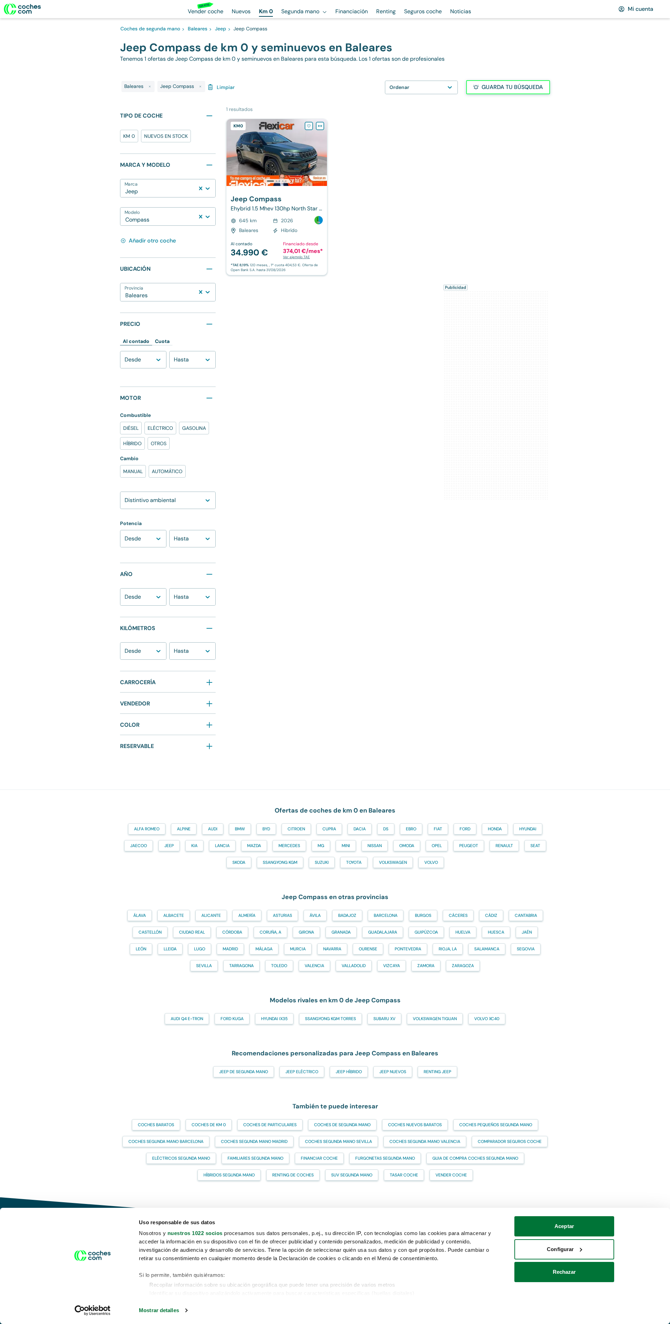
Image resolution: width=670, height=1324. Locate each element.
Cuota (162, 341)
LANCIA (222, 845)
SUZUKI (322, 862)
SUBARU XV (384, 1019)
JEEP (169, 845)
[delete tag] (150, 86)
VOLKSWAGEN (393, 862)
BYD (266, 829)
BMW (240, 829)
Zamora (425, 965)
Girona (306, 932)
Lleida (170, 949)
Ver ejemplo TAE (296, 257)
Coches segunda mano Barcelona (165, 1141)
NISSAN (374, 845)
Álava (139, 915)
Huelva (462, 932)
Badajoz (347, 915)
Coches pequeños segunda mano (495, 1125)
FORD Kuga (232, 1019)
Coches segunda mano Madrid (254, 1141)
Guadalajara (382, 932)
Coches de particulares (270, 1125)
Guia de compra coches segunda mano (475, 1158)
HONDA (495, 829)
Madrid (230, 949)
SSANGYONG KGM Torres (330, 1019)
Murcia (298, 949)
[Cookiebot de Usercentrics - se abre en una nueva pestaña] (92, 1310)
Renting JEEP (437, 1072)
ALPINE (184, 829)
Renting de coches (293, 1175)
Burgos (423, 915)
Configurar (560, 1249)
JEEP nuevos (392, 1072)
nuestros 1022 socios (195, 1233)
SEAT (535, 845)
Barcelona (385, 915)
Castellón (150, 932)
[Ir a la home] (22, 9)
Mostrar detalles (159, 1310)
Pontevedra (408, 949)
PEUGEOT (468, 845)
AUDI (212, 829)
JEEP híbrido (349, 1072)
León (141, 949)
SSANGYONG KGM (280, 862)
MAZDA (254, 845)
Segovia (526, 949)
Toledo (279, 965)
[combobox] (126, 191)
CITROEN (296, 829)
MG (321, 845)
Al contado (136, 341)
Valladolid (354, 965)
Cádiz (491, 915)
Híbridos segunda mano (229, 1175)
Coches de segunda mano (342, 1125)
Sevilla (204, 965)
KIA (194, 845)
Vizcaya (391, 965)
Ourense (368, 949)
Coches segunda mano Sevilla (338, 1141)
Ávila (315, 915)
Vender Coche (451, 1175)
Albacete (173, 915)
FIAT (438, 829)
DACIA (359, 829)
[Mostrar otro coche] (276, 181)
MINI (346, 845)
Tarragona (241, 965)
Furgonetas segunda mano (385, 1158)
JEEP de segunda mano (243, 1072)
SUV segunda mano (351, 1175)
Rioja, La (448, 949)
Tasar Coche (404, 1175)
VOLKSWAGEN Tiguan (435, 1019)
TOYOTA (354, 862)
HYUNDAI (527, 829)
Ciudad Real (192, 932)
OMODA (406, 845)
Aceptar (564, 1226)
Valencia (314, 965)
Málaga (264, 949)
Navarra (332, 949)
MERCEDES (289, 845)
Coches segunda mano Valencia (424, 1141)
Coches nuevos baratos (415, 1125)
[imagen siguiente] (321, 152)
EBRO (411, 829)
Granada (341, 932)
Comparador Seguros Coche (510, 1141)
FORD (465, 829)
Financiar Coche (319, 1158)
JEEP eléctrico (301, 1072)
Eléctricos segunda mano (181, 1158)
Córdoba (232, 932)
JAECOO (138, 845)
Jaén (527, 932)
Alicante (211, 915)
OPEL (437, 845)
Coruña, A (270, 932)
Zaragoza (463, 965)
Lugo (199, 949)
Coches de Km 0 (209, 1125)
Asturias (282, 915)
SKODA (238, 862)
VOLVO (431, 862)
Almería (246, 915)
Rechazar (564, 1272)
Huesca (496, 932)
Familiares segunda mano (255, 1158)
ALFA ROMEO (146, 829)
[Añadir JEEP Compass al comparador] (320, 126)
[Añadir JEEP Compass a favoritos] (309, 126)
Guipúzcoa (426, 932)
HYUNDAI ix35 (274, 1019)
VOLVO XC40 (486, 1019)
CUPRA (329, 829)
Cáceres (458, 915)
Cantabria (526, 915)
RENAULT (504, 845)
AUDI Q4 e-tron (187, 1019)
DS (385, 829)
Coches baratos (156, 1125)
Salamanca (486, 949)
